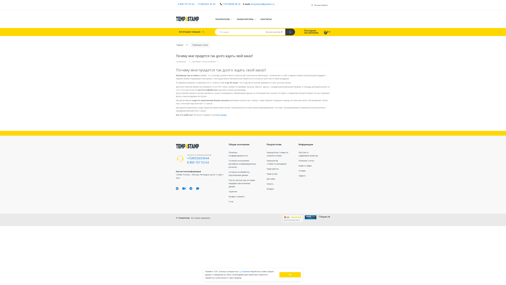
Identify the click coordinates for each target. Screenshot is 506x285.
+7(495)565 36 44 (206, 4)
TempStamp (184, 218)
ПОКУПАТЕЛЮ (222, 19)
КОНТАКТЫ (266, 19)
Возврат (270, 189)
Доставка (271, 179)
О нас (231, 201)
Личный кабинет (321, 5)
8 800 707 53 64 (186, 4)
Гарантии (233, 191)
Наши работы (273, 169)
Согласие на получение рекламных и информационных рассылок (242, 163)
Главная (179, 45)
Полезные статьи (200, 45)
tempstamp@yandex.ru (262, 4)
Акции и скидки (305, 165)
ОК (290, 275)
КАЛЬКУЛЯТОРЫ (245, 19)
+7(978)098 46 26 (231, 4)
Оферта (302, 175)
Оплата (270, 184)
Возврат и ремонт (237, 196)
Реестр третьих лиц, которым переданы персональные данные (242, 183)
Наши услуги (272, 174)
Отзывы (302, 170)
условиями (245, 271)
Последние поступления (311, 31)
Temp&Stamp (181, 62)
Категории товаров (189, 31)
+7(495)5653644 (198, 158)
